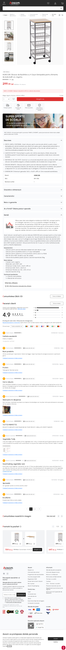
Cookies (48, 581)
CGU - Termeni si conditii (53, 583)
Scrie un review (57, 303)
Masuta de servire (45, 15)
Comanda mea (32, 594)
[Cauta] (61, 8)
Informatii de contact (34, 572)
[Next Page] (39, 509)
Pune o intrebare (57, 296)
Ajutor (29, 598)
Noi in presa (31, 583)
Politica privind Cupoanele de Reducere (54, 592)
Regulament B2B (32, 579)
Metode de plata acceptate (53, 570)
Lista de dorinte (32, 596)
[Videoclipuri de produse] (9, 35)
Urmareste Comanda (33, 603)
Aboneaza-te (21, 594)
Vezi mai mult (51, 516)
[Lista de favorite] (48, 3)
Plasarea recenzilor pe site (53, 586)
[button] (33, 140)
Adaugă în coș (40, 99)
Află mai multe (21, 309)
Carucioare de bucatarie (34, 15)
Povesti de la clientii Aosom (35, 581)
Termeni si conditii (51, 579)
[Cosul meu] (62, 3)
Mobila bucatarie (23, 15)
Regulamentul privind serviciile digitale (54, 588)
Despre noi (31, 570)
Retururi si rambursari (52, 574)
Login (29, 591)
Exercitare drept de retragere (36, 601)
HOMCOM (37, 175)
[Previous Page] (26, 509)
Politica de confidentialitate (13, 602)
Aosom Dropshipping (33, 586)
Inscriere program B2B (34, 577)
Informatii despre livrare (53, 572)
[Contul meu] (55, 3)
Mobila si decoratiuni (13, 15)
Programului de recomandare (36, 574)
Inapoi (5, 15)
